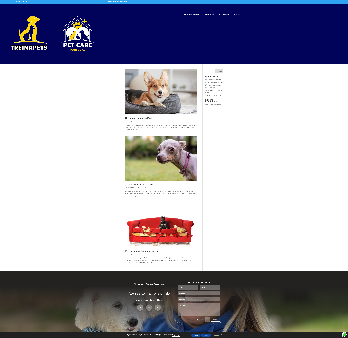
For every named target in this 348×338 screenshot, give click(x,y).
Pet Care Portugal (209, 14)
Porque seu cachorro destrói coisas (143, 251)
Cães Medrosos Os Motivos (139, 184)
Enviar (215, 319)
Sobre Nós (237, 14)
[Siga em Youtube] (158, 307)
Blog (220, 14)
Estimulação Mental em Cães (214, 82)
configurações (176, 336)
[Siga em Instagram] (188, 2)
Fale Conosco (227, 14)
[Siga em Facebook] (185, 2)
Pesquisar (219, 71)
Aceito (196, 335)
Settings (216, 335)
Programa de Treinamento (192, 14)
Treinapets (131, 121)
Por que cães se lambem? (213, 79)
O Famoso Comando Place (139, 118)
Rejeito (206, 335)
